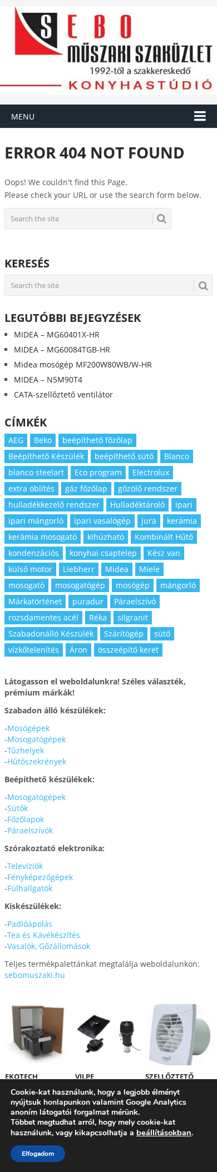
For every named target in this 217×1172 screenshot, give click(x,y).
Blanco (176, 456)
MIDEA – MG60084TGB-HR (62, 349)
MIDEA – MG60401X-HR (57, 334)
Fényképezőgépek (40, 877)
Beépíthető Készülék (46, 456)
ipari (184, 504)
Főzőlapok (25, 819)
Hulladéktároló (137, 504)
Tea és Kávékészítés (43, 935)
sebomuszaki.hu (34, 975)
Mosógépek (28, 728)
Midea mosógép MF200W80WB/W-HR (83, 364)
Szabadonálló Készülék (50, 633)
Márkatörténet (35, 601)
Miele (149, 569)
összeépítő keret (128, 649)
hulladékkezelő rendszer (54, 504)
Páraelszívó (135, 601)
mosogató (26, 585)
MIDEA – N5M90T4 (48, 379)
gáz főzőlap (86, 488)
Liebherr (79, 569)
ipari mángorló (35, 520)
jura (148, 520)
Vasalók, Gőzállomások (48, 946)
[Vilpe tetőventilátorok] (108, 1034)
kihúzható (105, 537)
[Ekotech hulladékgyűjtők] (38, 1034)
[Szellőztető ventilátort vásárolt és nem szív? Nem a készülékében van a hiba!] (178, 1034)
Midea (117, 569)
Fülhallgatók (29, 888)
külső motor (30, 569)
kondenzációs (33, 553)
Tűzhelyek (25, 750)
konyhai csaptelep (103, 553)
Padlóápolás (29, 923)
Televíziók (25, 866)
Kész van (163, 553)
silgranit (132, 617)
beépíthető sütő (124, 456)
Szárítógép (124, 633)
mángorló (178, 585)
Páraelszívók (30, 830)
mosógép (133, 585)
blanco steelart (36, 472)
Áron (78, 649)
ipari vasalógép (102, 520)
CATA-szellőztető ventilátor (63, 394)
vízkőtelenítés (33, 649)
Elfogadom (38, 1153)
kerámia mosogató (42, 537)
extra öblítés (31, 488)
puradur (87, 601)
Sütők (17, 808)
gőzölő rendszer (147, 488)
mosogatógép (80, 585)
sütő (162, 633)
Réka (98, 617)
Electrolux (150, 472)
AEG (15, 440)
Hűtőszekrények (36, 761)
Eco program (98, 472)
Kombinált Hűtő (164, 537)
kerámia (182, 520)
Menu (22, 116)
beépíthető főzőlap (97, 440)
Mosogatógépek (36, 739)
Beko (43, 440)
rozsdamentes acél (43, 617)
